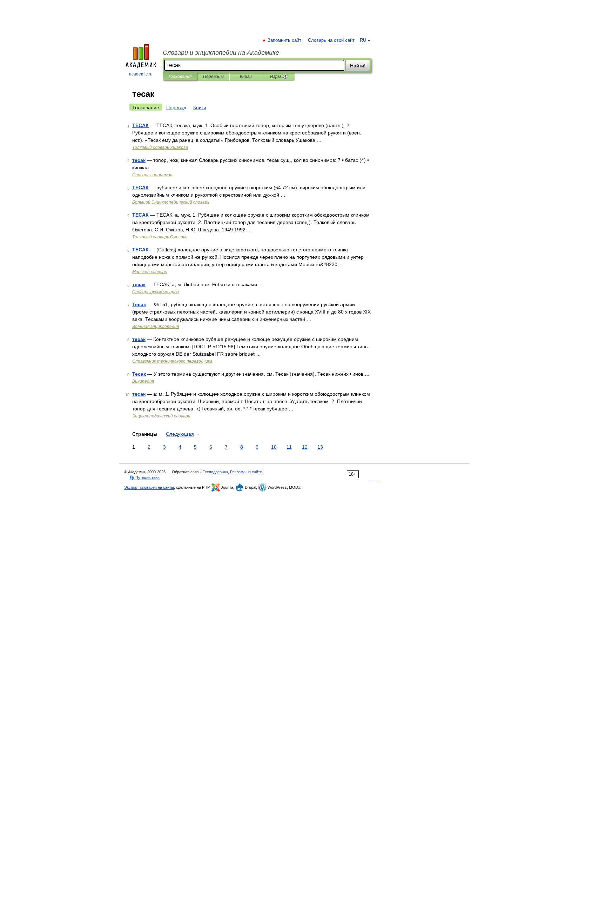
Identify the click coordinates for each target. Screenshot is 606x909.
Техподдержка (215, 472)
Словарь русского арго (155, 291)
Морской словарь (149, 271)
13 (320, 447)
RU (363, 40)
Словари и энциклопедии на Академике (221, 52)
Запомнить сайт (284, 40)
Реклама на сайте (246, 472)
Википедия (143, 381)
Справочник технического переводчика (172, 361)
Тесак (139, 304)
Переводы (213, 76)
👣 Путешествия (144, 477)
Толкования (179, 76)
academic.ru (141, 74)
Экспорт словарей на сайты (149, 487)
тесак (139, 160)
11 (289, 447)
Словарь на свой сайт (331, 40)
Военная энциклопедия (155, 326)
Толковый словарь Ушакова (160, 147)
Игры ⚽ (278, 76)
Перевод (176, 107)
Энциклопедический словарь (161, 416)
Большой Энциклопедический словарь (170, 202)
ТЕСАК (140, 125)
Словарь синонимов (152, 174)
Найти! (357, 65)
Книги (246, 76)
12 (305, 447)
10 (274, 447)
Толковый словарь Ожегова (160, 237)
